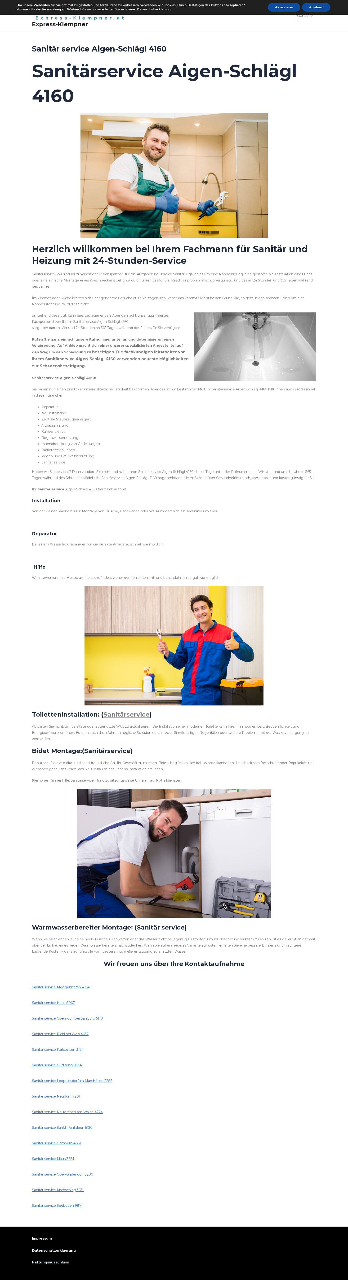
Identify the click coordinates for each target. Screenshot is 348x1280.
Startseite (305, 15)
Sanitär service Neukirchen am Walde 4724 (67, 1112)
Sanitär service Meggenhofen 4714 (60, 987)
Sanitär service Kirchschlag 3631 (58, 1190)
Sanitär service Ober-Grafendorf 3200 (62, 1174)
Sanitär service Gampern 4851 (56, 1143)
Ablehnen (316, 7)
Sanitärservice (126, 714)
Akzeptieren (284, 7)
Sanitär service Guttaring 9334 (57, 1065)
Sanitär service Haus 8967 (53, 1003)
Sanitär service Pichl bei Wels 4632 (60, 1034)
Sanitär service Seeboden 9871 (57, 1205)
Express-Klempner (60, 24)
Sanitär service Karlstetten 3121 (57, 1049)
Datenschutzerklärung (153, 9)
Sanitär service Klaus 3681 (53, 1159)
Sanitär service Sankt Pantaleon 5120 (62, 1127)
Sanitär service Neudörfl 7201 (56, 1096)
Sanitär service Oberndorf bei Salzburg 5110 (67, 1018)
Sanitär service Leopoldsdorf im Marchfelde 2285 (72, 1081)
